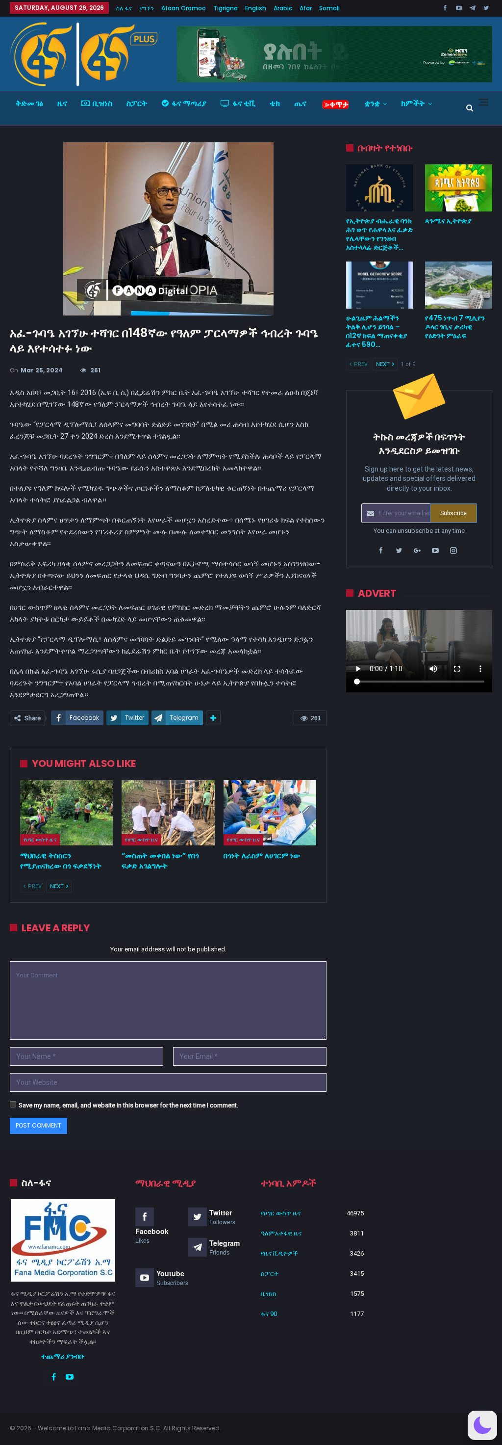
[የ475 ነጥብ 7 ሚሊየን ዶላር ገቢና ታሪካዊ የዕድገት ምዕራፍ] (458, 285)
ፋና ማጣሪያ (189, 103)
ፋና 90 (269, 1313)
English (255, 8)
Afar (306, 8)
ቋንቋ (372, 103)
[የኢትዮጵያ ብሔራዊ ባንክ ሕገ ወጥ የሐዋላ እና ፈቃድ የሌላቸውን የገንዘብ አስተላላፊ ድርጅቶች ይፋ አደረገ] (379, 187)
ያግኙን (146, 8)
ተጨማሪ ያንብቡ (63, 1356)
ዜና (62, 103)
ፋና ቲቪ (243, 103)
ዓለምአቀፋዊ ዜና (281, 1233)
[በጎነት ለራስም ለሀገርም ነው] (270, 812)
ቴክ (275, 103)
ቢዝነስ (102, 103)
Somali (329, 8)
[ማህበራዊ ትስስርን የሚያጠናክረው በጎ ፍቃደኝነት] (66, 812)
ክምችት (413, 103)
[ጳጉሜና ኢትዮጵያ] (458, 187)
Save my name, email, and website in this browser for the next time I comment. (128, 1105)
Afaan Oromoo (183, 8)
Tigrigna (225, 8)
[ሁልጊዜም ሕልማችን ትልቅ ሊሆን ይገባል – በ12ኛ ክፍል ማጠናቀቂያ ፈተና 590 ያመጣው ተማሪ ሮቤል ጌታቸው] (379, 285)
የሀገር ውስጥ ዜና (40, 839)
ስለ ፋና (124, 8)
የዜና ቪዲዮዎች (279, 1253)
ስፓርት (137, 103)
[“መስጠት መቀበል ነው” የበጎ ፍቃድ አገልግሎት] (168, 812)
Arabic (283, 8)
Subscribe (453, 513)
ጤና (300, 103)
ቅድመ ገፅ (29, 103)
